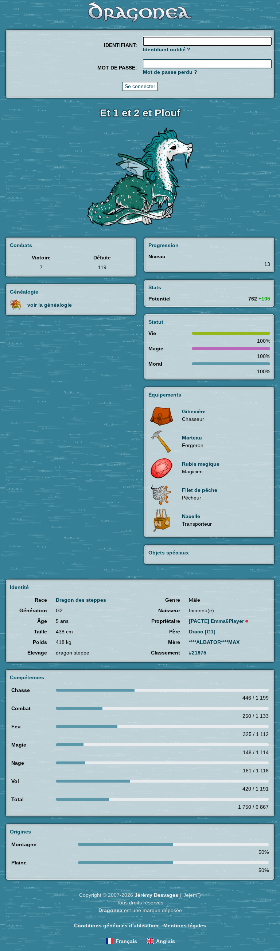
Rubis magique (200, 464)
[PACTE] (216, 621)
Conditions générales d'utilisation (116, 925)
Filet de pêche (199, 490)
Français (126, 941)
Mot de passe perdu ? (170, 72)
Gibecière (194, 411)
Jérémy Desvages (156, 895)
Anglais (165, 941)
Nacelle (191, 516)
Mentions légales (184, 925)
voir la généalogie (49, 304)
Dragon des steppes (81, 600)
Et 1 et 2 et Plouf (140, 113)
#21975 (197, 653)
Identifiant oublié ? (166, 49)
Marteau (192, 438)
